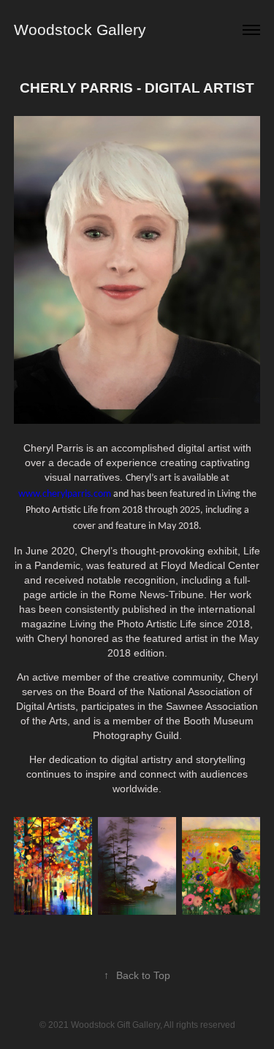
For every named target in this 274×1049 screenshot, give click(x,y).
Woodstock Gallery (80, 29)
